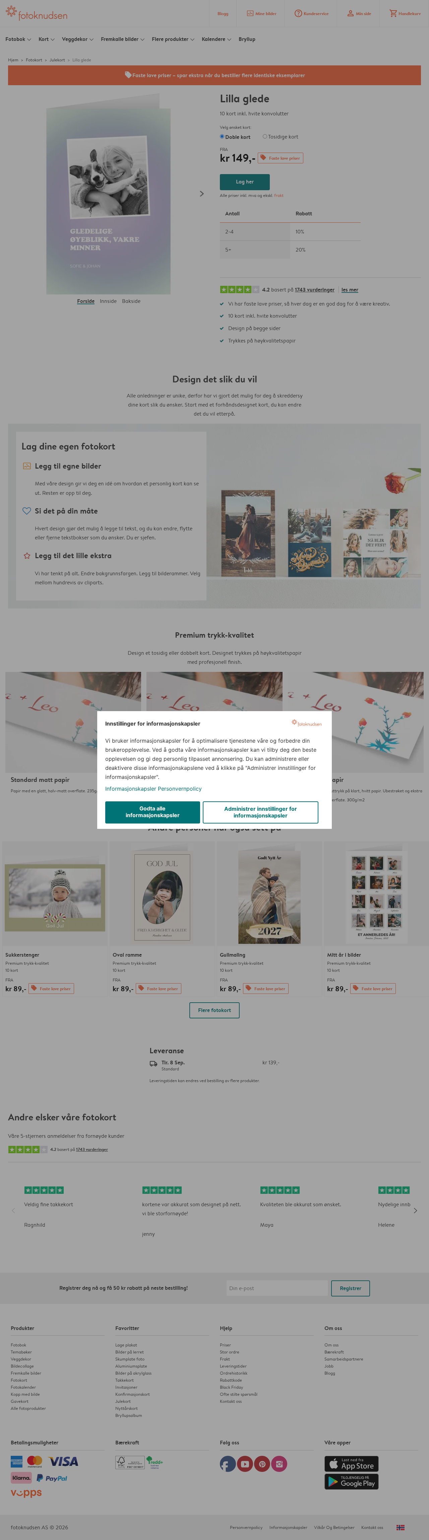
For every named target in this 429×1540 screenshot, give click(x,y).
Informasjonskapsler (130, 788)
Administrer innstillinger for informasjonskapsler (260, 812)
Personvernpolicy (180, 788)
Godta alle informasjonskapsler (153, 811)
